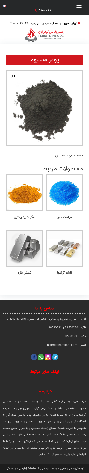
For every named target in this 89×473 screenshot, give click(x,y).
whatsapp (41, 357)
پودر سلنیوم (44, 60)
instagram (48, 357)
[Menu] (79, 8)
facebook (34, 357)
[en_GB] (4, 5)
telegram (55, 357)
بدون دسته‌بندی (65, 155)
